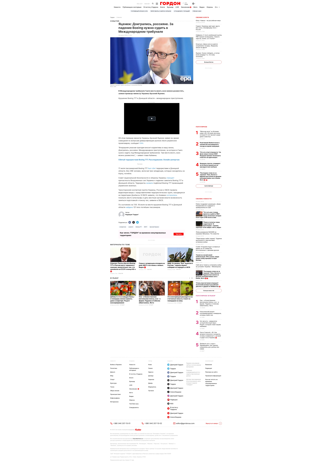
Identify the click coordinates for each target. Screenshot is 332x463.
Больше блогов (208, 62)
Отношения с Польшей (182, 11)
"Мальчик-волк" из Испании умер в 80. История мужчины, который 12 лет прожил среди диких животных (210, 134)
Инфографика (115, 398)
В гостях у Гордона (151, 7)
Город (150, 361)
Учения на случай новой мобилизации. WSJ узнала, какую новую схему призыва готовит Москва (207, 257)
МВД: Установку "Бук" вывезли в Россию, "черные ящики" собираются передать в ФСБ (180, 265)
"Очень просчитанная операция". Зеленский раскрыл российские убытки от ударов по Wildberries (207, 284)
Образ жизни (114, 390)
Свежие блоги (202, 17)
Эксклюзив (185, 7)
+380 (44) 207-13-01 (121, 423)
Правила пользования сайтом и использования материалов (193, 364)
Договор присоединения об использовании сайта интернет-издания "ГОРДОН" (193, 382)
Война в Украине (116, 364)
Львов (150, 368)
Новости (117, 7)
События (119, 17)
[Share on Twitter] (133, 222)
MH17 (145, 227)
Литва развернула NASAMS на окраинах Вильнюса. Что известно (208, 233)
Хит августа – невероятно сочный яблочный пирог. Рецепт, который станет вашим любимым (210, 323)
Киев (150, 364)
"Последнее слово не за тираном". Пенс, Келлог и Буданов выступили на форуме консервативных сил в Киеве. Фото (210, 176)
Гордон (112, 17)
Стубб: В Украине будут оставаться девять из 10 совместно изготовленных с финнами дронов (208, 248)
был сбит (152, 168)
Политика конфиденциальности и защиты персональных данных (193, 373)
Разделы (131, 361)
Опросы (210, 7)
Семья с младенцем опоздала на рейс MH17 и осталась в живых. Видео (152, 265)
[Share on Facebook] (129, 222)
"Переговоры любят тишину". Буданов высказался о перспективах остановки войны (209, 240)
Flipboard (173, 400)
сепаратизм (122, 227)
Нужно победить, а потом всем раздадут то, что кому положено (207, 54)
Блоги (162, 7)
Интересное (114, 402)
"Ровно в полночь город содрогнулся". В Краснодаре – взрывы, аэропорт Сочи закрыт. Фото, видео (208, 224)
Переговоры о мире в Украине (161, 11)
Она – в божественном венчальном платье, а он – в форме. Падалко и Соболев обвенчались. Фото (209, 302)
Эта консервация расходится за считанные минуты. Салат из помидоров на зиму (180, 299)
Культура (113, 383)
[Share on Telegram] (137, 222)
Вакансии (208, 364)
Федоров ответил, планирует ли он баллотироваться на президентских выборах (210, 165)
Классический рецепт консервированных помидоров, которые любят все (210, 313)
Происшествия (115, 394)
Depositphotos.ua (138, 438)
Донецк (150, 376)
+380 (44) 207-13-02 (153, 423)
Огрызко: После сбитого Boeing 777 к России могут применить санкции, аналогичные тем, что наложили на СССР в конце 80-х (123, 266)
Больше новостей (208, 290)
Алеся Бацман (175, 392)
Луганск (151, 390)
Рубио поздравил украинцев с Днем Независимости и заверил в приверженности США (208, 205)
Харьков (151, 379)
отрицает (170, 178)
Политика (113, 368)
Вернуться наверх (212, 423)
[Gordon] (170, 3)
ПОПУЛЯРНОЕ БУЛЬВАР (205, 296)
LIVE (177, 7)
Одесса (150, 372)
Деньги (112, 372)
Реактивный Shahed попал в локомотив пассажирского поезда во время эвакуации (210, 144)
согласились (171, 195)
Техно (112, 387)
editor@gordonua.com (185, 423)
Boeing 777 (139, 227)
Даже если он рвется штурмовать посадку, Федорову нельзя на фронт (207, 45)
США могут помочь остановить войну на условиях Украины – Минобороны (208, 265)
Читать (179, 234)
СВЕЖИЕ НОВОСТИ (204, 199)
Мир (111, 376)
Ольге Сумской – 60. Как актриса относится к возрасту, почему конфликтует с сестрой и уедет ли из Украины (210, 335)
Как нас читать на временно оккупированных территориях (211, 382)
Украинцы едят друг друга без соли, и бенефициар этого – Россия (208, 27)
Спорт (112, 379)
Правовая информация (213, 376)
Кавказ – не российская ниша (208, 20)
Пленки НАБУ (197, 11)
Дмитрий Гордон (176, 365)
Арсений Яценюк (154, 227)
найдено (129, 207)
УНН (141, 143)
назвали (149, 183)
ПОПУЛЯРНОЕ (201, 127)
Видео (202, 7)
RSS (171, 404)
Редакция (208, 368)
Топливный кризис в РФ (139, 11)
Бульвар (170, 7)
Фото (195, 7)
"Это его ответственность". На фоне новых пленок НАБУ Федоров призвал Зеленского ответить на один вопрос (210, 154)
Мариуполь (152, 387)
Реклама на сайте (211, 372)
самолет (131, 227)
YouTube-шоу (134, 404)
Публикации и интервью (132, 7)
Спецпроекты (134, 407)
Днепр (150, 383)
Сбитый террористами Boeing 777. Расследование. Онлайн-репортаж (149, 160)
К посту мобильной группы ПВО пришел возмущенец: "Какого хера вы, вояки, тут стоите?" (209, 36)
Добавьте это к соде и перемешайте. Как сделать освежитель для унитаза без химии (209, 346)
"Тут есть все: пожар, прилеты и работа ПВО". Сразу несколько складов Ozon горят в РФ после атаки (208, 214)
